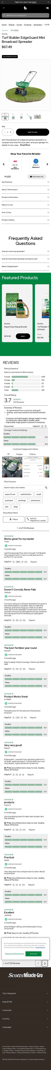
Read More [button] (25, 145)
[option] (15, 164)
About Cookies (34, 1047)
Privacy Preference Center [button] (26, 1053)
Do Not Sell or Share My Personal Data (15, 1047)
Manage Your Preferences (14, 954)
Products (27, 25)
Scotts (19, 25)
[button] (3, 2)
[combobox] (25, 15)
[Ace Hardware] (15, 160)
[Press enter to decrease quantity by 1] (4, 132)
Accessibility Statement (25, 1049)
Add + (20, 336)
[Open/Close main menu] (4, 8)
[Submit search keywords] (4, 15)
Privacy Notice (11, 1053)
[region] (25, 949)
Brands (11, 25)
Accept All (33, 954)
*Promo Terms (41, 1053)
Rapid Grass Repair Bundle (15, 327)
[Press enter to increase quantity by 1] (11, 132)
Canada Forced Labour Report (25, 1051)
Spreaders (38, 25)
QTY (3, 126)
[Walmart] (36, 160)
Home (4, 25)
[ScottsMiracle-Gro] (25, 8)
